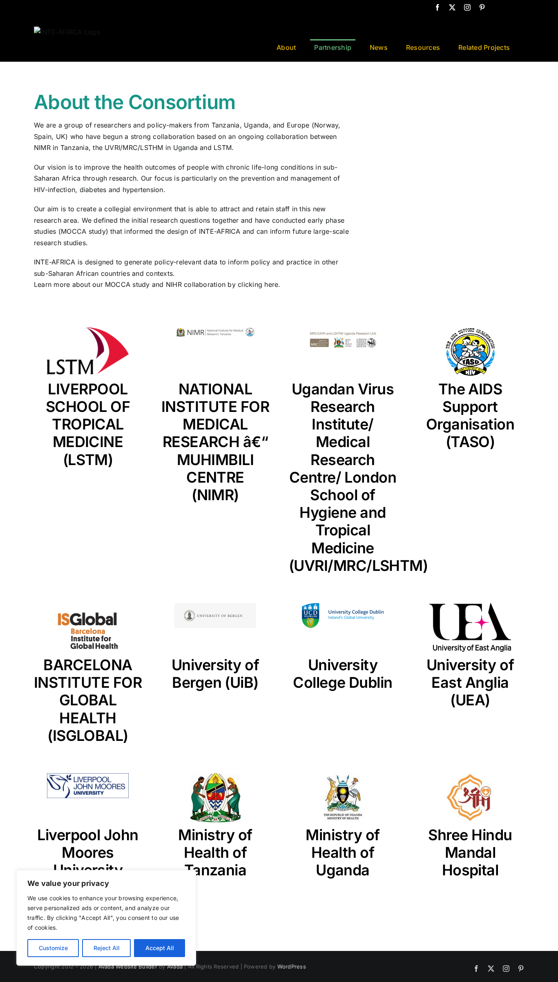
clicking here (258, 284)
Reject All (107, 947)
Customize (53, 947)
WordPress (291, 966)
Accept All (159, 947)
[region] (106, 918)
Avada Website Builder (127, 966)
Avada (175, 966)
